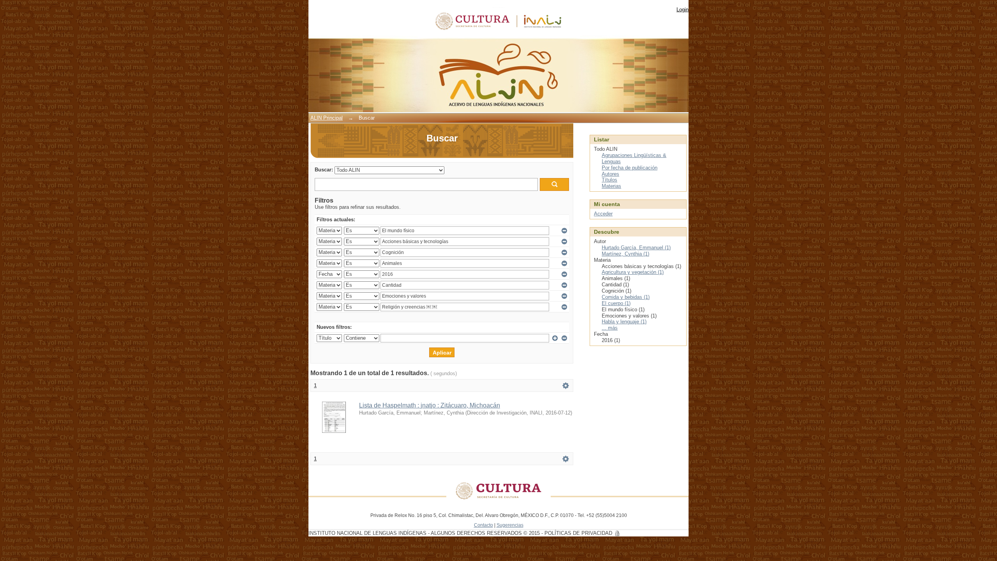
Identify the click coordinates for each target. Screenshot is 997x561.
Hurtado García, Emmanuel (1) (636, 248)
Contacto (483, 524)
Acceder (603, 214)
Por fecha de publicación (629, 168)
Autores (610, 174)
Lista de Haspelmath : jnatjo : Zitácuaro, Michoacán (429, 405)
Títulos (609, 180)
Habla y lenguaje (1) (624, 322)
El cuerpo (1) (616, 303)
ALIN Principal (326, 118)
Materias (611, 186)
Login (682, 9)
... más (610, 328)
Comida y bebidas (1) (626, 297)
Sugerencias (510, 524)
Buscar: (324, 170)
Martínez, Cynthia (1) (625, 254)
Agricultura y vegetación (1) (633, 272)
